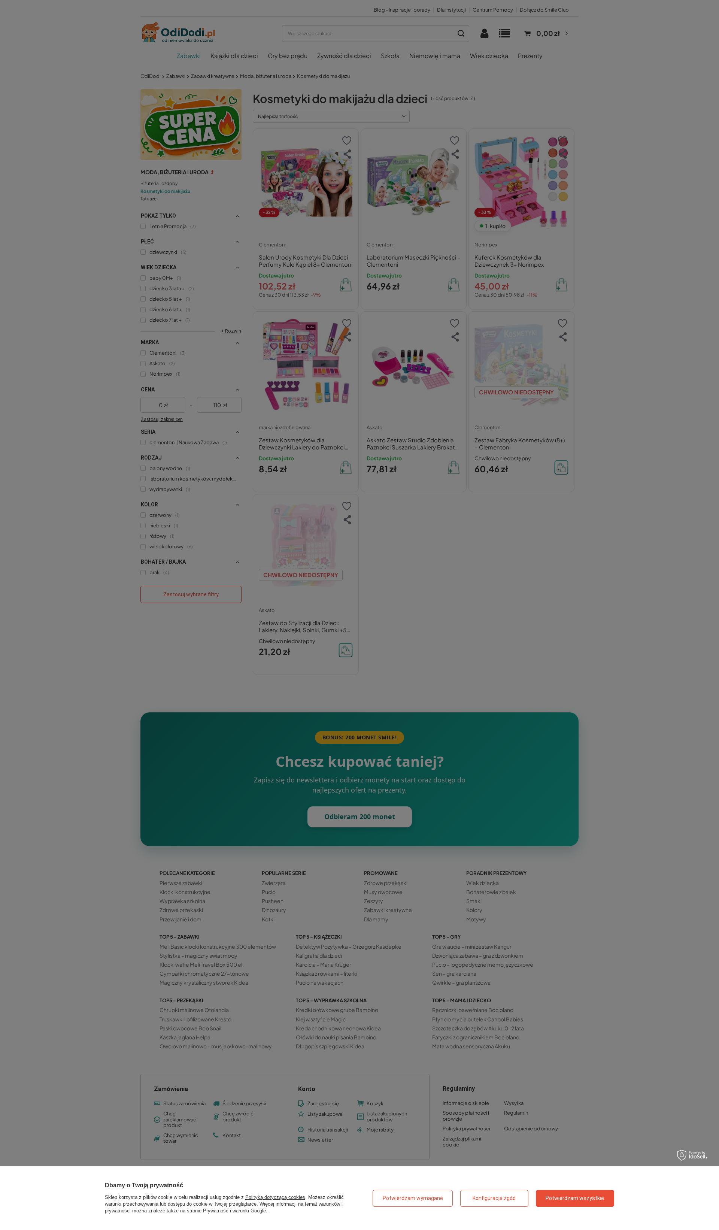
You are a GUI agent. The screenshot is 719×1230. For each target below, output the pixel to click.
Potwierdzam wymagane (413, 1198)
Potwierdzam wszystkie (575, 1198)
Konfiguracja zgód (494, 1198)
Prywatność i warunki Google (234, 1211)
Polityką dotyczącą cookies (275, 1197)
